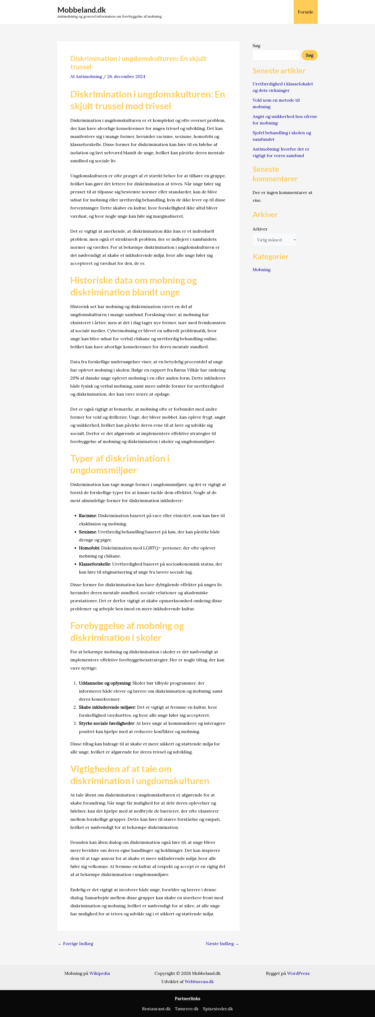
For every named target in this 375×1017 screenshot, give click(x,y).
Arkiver (260, 229)
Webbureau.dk (199, 981)
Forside (305, 12)
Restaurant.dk (156, 1008)
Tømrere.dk (187, 1008)
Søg (256, 45)
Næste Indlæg (222, 943)
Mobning (261, 269)
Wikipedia (99, 973)
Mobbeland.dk (81, 9)
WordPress (298, 973)
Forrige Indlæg (75, 943)
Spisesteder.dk (218, 1008)
